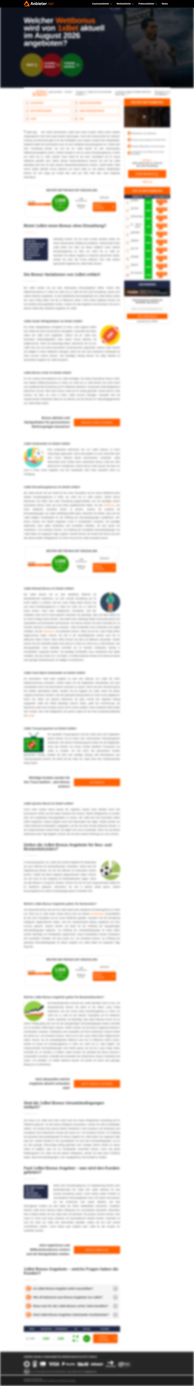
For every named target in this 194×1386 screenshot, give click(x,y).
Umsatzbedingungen (89, 111)
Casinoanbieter (100, 3)
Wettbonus (109, 505)
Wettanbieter (124, 3)
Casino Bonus (49, 65)
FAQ (79, 119)
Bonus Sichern (99, 206)
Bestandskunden (39, 111)
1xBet (31, 715)
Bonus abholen (97, 1249)
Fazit (32, 119)
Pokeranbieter (146, 3)
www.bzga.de (90, 1372)
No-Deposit (35, 103)
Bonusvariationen (88, 103)
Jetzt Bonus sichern (97, 1083)
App (75, 1329)
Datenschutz (37, 1379)
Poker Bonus (69, 65)
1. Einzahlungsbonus (61, 1329)
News (165, 3)
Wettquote (48, 631)
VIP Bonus (97, 782)
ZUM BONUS (144, 174)
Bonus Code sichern (97, 422)
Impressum (28, 1379)
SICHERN (162, 201)
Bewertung (86, 1329)
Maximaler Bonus (46, 1329)
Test (30, 65)
